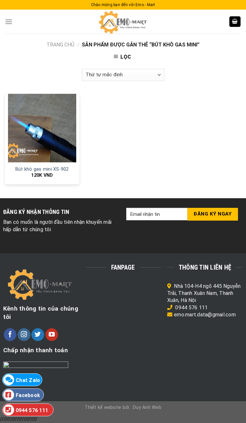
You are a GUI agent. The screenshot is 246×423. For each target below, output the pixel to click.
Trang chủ (60, 45)
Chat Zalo (28, 380)
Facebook (28, 395)
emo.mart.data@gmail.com (205, 315)
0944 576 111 (191, 308)
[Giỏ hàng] (235, 21)
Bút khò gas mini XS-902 (42, 169)
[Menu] (8, 21)
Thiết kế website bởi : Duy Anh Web (123, 407)
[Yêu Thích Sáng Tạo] (123, 22)
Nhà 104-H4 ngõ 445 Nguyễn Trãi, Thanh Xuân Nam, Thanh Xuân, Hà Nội (204, 293)
